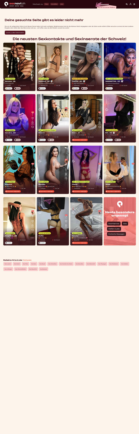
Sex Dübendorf (91, 264)
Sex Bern (33, 264)
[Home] (16, 4)
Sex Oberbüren (113, 264)
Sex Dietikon (124, 264)
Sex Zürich (17, 264)
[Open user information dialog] (130, 4)
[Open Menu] (134, 4)
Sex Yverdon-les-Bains (66, 264)
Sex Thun (25, 264)
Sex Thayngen (102, 264)
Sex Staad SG (33, 269)
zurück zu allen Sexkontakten (15, 32)
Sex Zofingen (8, 269)
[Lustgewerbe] (106, 5)
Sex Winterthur (52, 264)
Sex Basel (42, 264)
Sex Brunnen (43, 269)
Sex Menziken (79, 264)
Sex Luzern (8, 264)
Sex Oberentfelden (20, 269)
